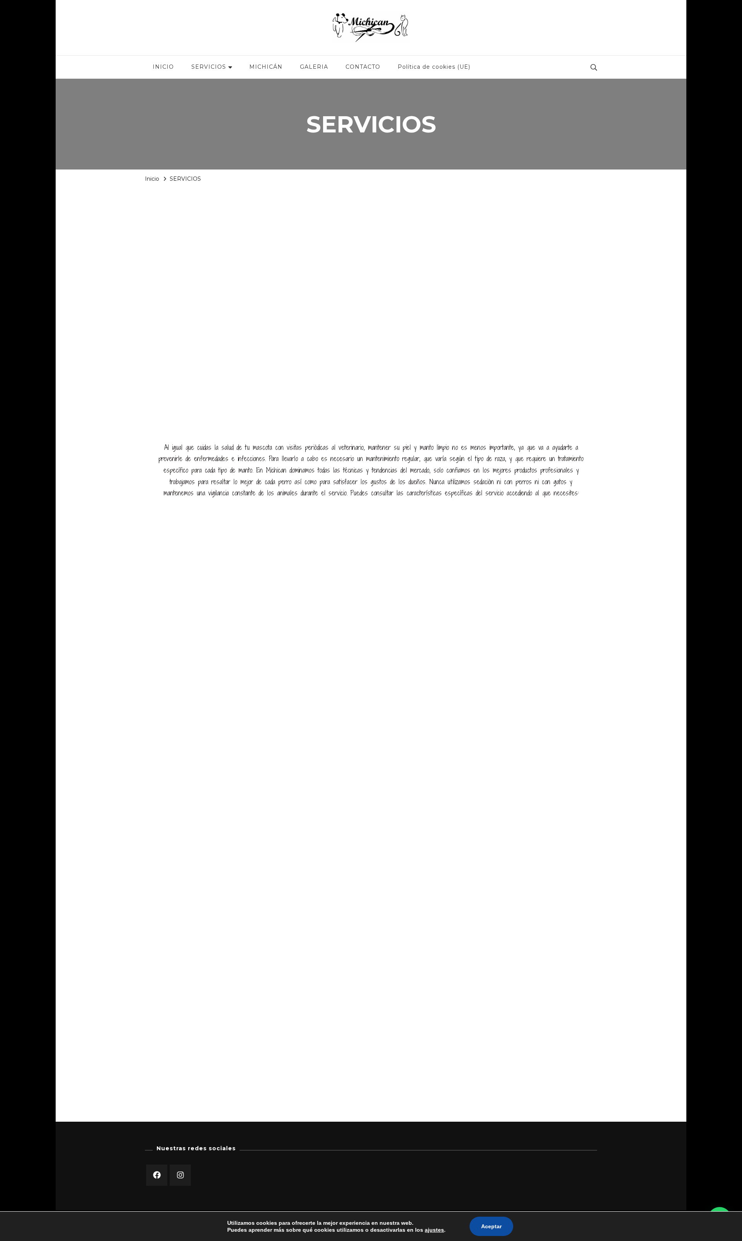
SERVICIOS (208, 66)
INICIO (163, 66)
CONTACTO (362, 66)
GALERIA (314, 66)
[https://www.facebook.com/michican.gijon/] (156, 1175)
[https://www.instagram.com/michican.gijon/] (180, 1175)
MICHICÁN (266, 66)
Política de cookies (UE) (434, 66)
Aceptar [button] (491, 1226)
